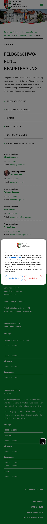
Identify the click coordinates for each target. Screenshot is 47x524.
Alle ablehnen (33, 278)
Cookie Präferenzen (14, 257)
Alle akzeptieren (14, 278)
